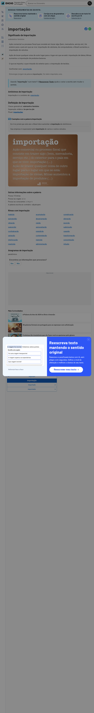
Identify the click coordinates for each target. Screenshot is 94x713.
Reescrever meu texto (65, 369)
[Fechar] (88, 339)
